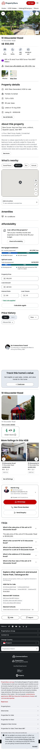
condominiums (30, 694)
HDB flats (11, 696)
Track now (20, 384)
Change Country (6, 640)
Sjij (33, 609)
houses (32, 696)
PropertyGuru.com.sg (7, 682)
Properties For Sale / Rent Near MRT (13, 728)
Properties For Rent (7, 720)
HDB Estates (12, 8)
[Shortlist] (31, 14)
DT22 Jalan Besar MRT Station (12, 603)
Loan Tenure (25, 291)
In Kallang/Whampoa (9, 589)
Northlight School (25, 609)
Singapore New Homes (8, 724)
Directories (4, 711)
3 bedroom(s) (32, 589)
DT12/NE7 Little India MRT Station (12, 600)
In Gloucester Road (23, 587)
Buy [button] (5, 317)
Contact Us (5, 635)
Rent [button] (13, 317)
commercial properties (7, 698)
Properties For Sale (7, 715)
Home (3, 8)
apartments (4, 696)
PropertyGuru (5, 706)
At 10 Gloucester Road (9, 587)
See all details (8, 117)
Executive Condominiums (22, 696)
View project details (8, 425)
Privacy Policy (28, 739)
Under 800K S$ (22, 589)
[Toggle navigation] (37, 3)
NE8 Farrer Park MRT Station (11, 598)
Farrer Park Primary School (10, 609)
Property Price (6, 274)
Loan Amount (6, 283)
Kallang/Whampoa (25, 8)
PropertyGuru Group (8, 631)
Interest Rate (6, 291)
